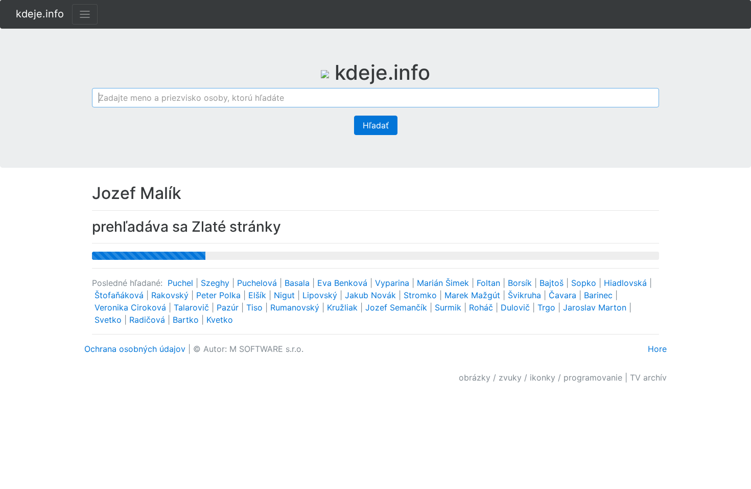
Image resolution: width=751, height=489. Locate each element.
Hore (657, 349)
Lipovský (321, 295)
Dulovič (516, 307)
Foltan (490, 283)
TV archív (648, 377)
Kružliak (343, 307)
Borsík (521, 283)
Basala (298, 283)
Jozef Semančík (397, 307)
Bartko (187, 320)
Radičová (148, 320)
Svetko (109, 320)
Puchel (182, 283)
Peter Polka (219, 295)
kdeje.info (40, 14)
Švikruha (526, 295)
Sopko (585, 283)
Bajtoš (552, 283)
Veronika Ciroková (132, 307)
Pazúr (229, 307)
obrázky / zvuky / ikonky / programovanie (540, 377)
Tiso (255, 307)
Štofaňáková (120, 295)
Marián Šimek (444, 283)
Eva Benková (343, 283)
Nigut (285, 295)
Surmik (449, 307)
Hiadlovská (626, 283)
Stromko (421, 295)
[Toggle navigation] (85, 14)
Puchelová (258, 283)
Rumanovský (296, 307)
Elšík (258, 295)
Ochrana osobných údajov (134, 349)
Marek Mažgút (473, 295)
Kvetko (219, 320)
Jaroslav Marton (596, 307)
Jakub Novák (371, 295)
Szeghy (216, 283)
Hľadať (376, 125)
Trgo (547, 307)
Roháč (482, 307)
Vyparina (393, 283)
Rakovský (171, 295)
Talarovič (193, 307)
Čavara (564, 295)
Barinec (599, 295)
